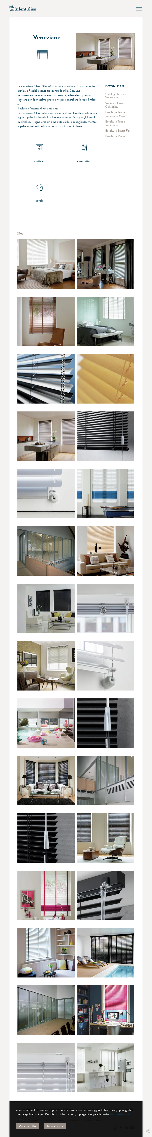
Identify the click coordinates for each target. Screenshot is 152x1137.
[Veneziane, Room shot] (46, 551)
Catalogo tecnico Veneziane (115, 96)
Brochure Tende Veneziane (115, 123)
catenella (83, 161)
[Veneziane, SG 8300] (46, 379)
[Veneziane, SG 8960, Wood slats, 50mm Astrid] (105, 264)
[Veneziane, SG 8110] (105, 436)
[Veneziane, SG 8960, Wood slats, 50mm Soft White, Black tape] (46, 952)
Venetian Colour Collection (115, 105)
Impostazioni (55, 1126)
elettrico (39, 161)
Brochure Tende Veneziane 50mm (116, 114)
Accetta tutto (27, 1126)
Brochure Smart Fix (117, 130)
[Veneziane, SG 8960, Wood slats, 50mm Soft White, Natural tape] (46, 264)
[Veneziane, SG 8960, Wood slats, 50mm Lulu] (105, 1010)
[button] (147, 1095)
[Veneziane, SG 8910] (105, 379)
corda (39, 200)
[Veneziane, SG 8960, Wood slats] (46, 321)
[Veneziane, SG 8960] (105, 493)
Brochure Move (115, 136)
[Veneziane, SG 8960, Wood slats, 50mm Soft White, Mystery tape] (105, 321)
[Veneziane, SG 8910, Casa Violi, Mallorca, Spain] (46, 723)
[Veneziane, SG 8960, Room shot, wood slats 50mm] (46, 436)
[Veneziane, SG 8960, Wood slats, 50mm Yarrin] (46, 608)
